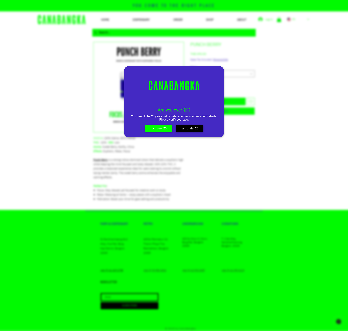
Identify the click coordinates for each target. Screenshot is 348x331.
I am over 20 (159, 128)
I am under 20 (189, 128)
